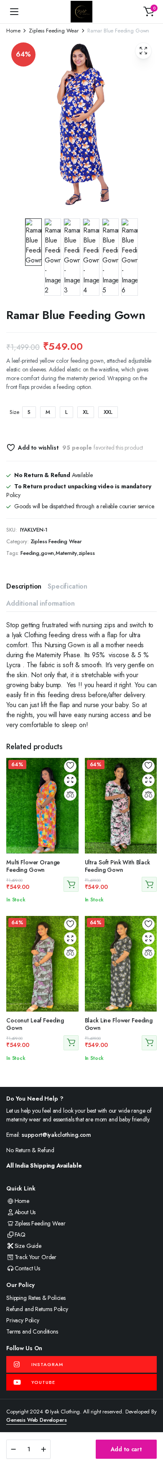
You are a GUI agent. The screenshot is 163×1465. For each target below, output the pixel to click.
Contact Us (27, 1268)
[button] (149, 12)
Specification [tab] (67, 586)
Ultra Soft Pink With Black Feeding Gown (117, 866)
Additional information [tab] (40, 603)
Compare (70, 794)
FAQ (20, 1234)
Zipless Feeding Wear (54, 30)
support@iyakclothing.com (56, 1135)
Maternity (66, 553)
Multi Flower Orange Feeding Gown (33, 866)
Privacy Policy (22, 1320)
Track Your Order (35, 1257)
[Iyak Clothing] (81, 11)
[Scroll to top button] (149, 1427)
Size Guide (28, 1246)
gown (47, 553)
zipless (87, 553)
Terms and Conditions (32, 1331)
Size (14, 412)
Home (13, 30)
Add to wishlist (38, 447)
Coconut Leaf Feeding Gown (35, 1024)
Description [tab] (23, 586)
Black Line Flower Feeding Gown (119, 1024)
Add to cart (126, 1449)
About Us (25, 1212)
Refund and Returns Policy (37, 1309)
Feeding (29, 553)
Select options (71, 884)
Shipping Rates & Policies (36, 1298)
